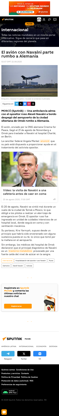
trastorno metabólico (20, 250)
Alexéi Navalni (18, 266)
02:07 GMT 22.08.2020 (11, 61)
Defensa (53, 346)
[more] (54, 199)
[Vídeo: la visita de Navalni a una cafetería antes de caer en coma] (29, 169)
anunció (45, 141)
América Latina (8, 346)
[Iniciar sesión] (44, 19)
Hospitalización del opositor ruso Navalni (31, 260)
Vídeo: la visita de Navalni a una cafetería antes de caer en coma (24, 191)
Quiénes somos (8, 369)
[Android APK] (9, 392)
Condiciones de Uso (25, 369)
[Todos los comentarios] (4, 412)
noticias (29, 266)
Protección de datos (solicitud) (15, 380)
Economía (41, 346)
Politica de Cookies (29, 377)
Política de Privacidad (10, 377)
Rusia (51, 260)
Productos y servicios (10, 373)
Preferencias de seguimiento (14, 384)
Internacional (7, 260)
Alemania (6, 266)
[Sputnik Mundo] (8, 20)
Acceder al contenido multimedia (38, 99)
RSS (31, 380)
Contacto (25, 373)
